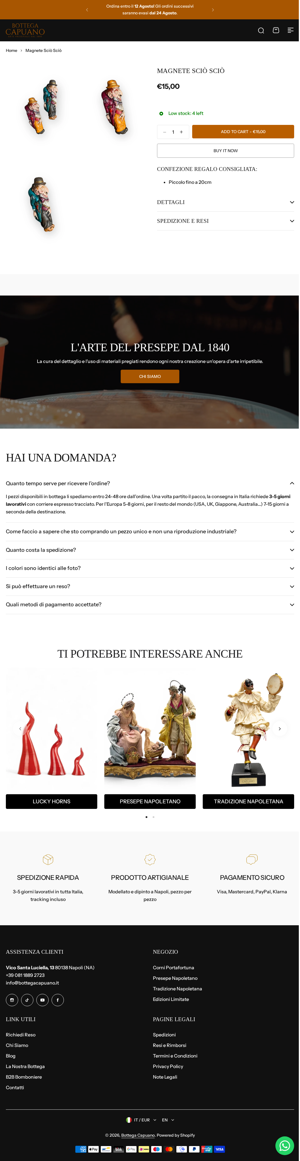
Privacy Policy (166, 1066)
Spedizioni (162, 1035)
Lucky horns (51, 798)
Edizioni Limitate (169, 999)
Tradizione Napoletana (248, 798)
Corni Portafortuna (171, 967)
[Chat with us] (280, 1145)
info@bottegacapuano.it (32, 983)
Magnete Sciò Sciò (191, 70)
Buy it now (226, 150)
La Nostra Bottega (25, 1066)
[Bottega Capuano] (25, 30)
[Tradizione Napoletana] (248, 726)
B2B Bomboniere (24, 1077)
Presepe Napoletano (150, 798)
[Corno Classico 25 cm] (51, 726)
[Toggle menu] (290, 30)
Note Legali (163, 1077)
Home (11, 50)
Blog (11, 1056)
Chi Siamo (17, 1045)
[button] (87, 9)
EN (163, 1120)
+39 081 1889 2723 (25, 975)
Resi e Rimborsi (167, 1045)
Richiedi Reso (20, 1035)
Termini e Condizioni (173, 1056)
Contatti (15, 1087)
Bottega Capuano (136, 1135)
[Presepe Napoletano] (150, 726)
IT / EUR (140, 1120)
